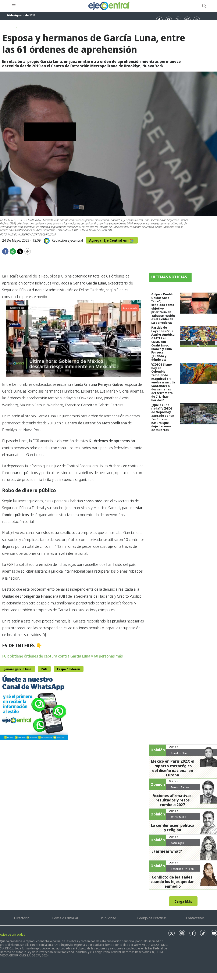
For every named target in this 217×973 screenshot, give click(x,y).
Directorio (21, 918)
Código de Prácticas (152, 918)
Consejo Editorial (65, 918)
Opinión (173, 746)
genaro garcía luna (17, 669)
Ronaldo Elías (179, 753)
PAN (44, 669)
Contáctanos (195, 918)
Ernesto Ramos (180, 787)
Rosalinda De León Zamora (182, 870)
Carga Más (183, 901)
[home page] (109, 6)
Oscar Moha (178, 817)
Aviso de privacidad (12, 934)
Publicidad (108, 918)
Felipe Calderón (68, 669)
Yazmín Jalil (177, 843)
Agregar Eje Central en (108, 240)
